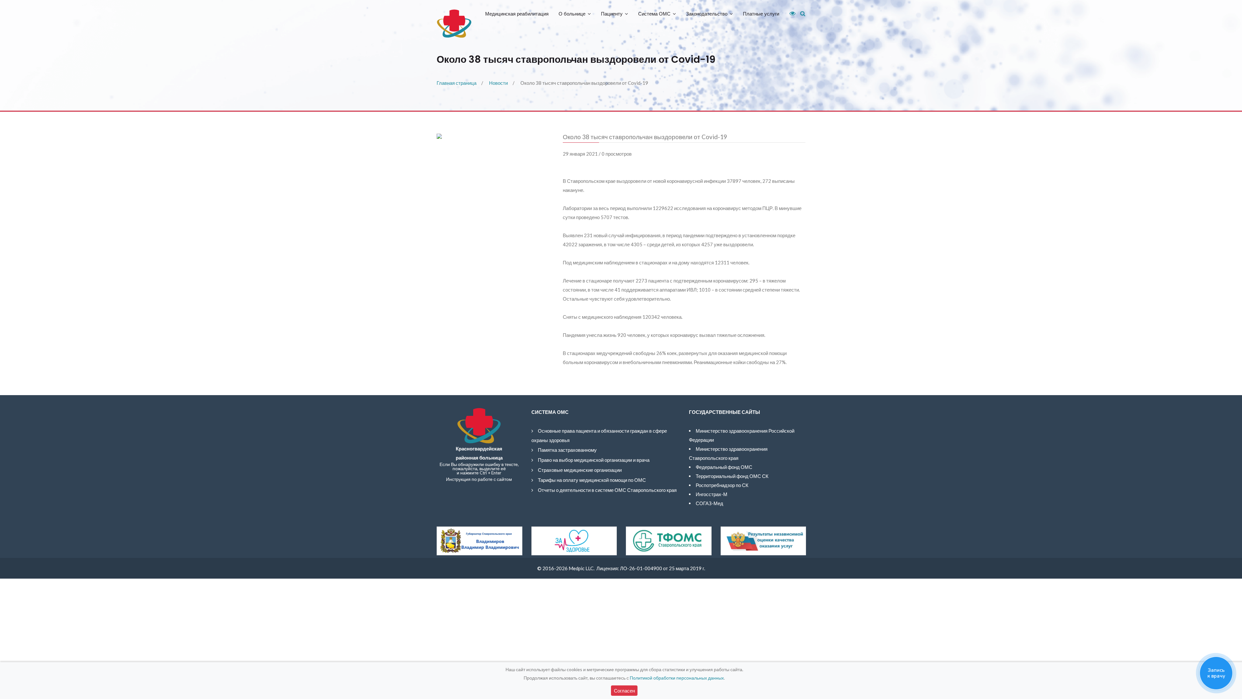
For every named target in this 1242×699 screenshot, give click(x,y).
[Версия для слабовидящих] (790, 14)
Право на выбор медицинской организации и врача (593, 460)
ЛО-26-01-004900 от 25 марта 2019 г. (662, 568)
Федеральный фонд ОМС (724, 467)
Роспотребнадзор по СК (722, 485)
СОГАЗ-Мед (709, 503)
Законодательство (706, 13)
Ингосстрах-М (711, 494)
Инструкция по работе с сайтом (479, 479)
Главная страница (456, 83)
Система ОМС (654, 13)
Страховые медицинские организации (580, 470)
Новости (498, 83)
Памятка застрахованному (567, 450)
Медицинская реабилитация (517, 13)
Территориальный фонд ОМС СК (732, 476)
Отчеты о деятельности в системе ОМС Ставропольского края (607, 490)
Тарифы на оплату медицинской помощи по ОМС (592, 480)
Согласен (624, 690)
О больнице (572, 13)
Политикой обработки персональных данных (677, 678)
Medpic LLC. (581, 568)
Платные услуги (761, 13)
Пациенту (612, 13)
